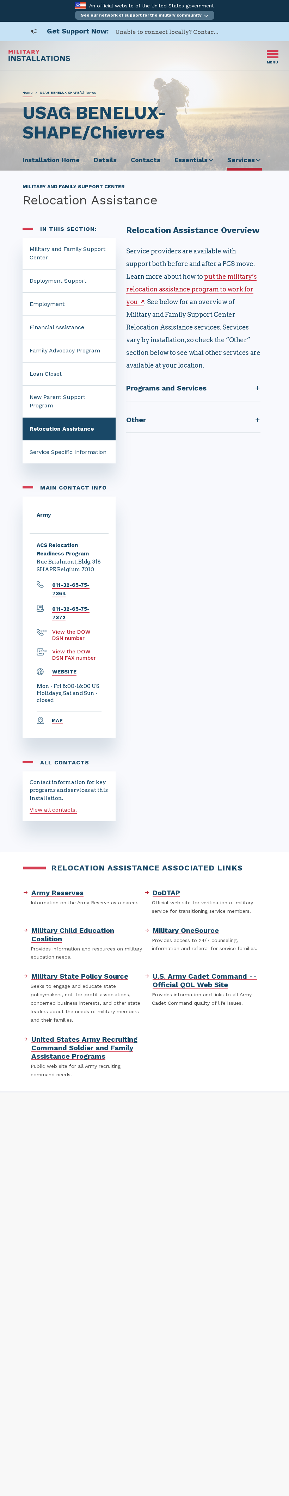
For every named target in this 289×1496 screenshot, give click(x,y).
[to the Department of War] (80, 5)
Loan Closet (46, 373)
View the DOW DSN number (71, 635)
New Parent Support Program (57, 401)
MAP (57, 720)
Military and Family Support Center (67, 253)
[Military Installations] (39, 59)
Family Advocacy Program (65, 350)
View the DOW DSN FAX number (74, 654)
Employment (47, 304)
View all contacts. (53, 809)
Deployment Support (58, 280)
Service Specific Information (68, 452)
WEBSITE (64, 672)
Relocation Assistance (62, 428)
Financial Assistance (57, 327)
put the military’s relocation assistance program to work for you (191, 289)
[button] (144, 15)
